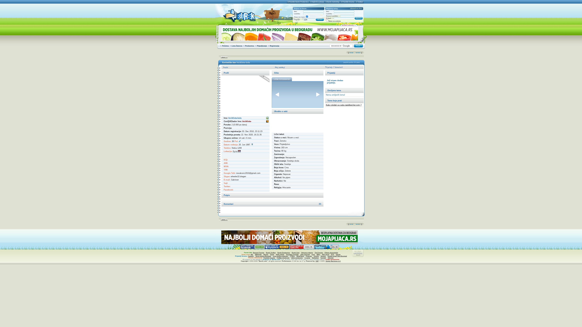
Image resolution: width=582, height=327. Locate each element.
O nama (307, 258)
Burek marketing (333, 2)
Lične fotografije (282, 79)
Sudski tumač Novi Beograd (337, 256)
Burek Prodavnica (284, 252)
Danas (338, 254)
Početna (225, 46)
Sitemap (331, 258)
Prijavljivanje (262, 46)
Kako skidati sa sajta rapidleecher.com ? (343, 105)
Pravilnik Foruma (269, 258)
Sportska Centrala (292, 254)
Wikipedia (258, 254)
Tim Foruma (319, 252)
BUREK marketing (348, 25)
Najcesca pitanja (307, 252)
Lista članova (237, 46)
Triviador (251, 256)
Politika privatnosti (283, 258)
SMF (317, 261)
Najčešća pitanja (318, 2)
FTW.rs (292, 256)
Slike (276, 73)
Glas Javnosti (305, 254)
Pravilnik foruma (348, 2)
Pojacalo (309, 256)
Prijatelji (331, 73)
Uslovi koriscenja (297, 258)
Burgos (323, 256)
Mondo (265, 254)
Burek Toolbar (271, 252)
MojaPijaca (300, 256)
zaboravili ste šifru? (356, 8)
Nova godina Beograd (263, 256)
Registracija (274, 46)
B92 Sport (325, 254)
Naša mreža (280, 254)
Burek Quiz (295, 252)
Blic (252, 254)
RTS (332, 254)
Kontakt (323, 258)
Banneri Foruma (258, 252)
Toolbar (360, 2)
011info (316, 256)
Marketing (315, 258)
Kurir (313, 254)
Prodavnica (249, 46)
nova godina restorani (280, 256)
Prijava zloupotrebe (331, 252)
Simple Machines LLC (333, 261)
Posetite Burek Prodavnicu (299, 2)
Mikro (318, 254)
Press (272, 254)
